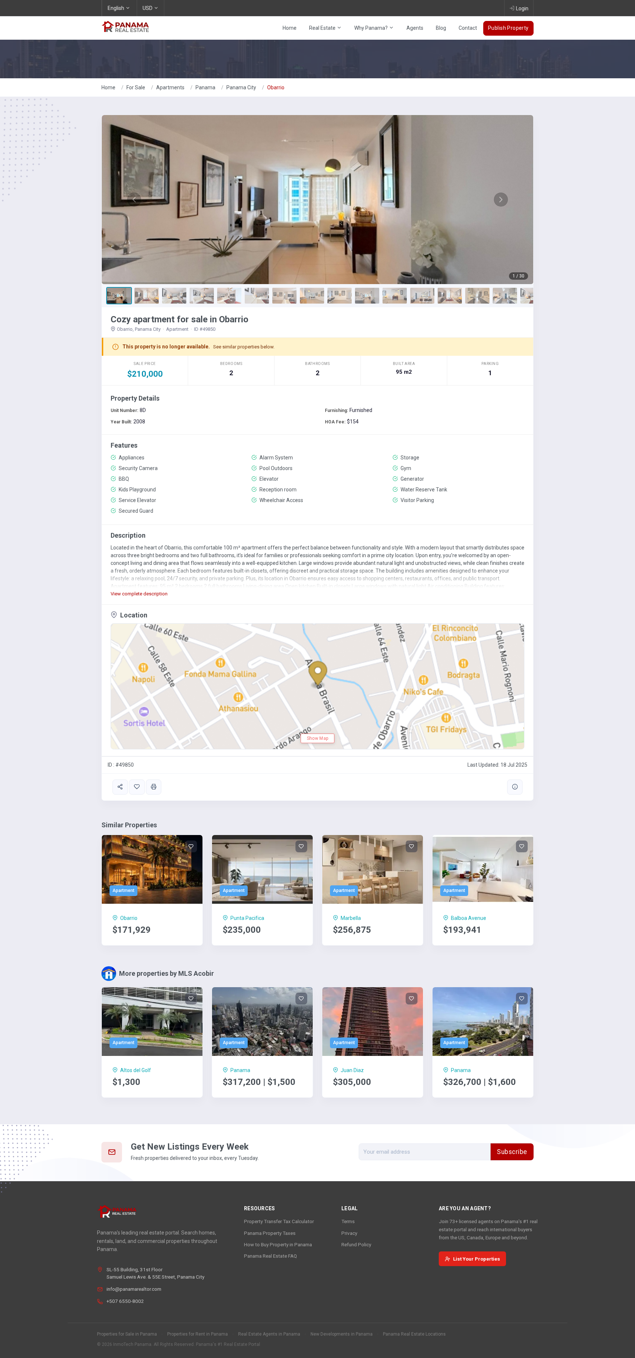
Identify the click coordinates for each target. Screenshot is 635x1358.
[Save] (136, 787)
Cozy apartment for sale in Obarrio (179, 319)
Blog (441, 28)
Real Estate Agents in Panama (269, 1334)
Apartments (170, 87)
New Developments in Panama (342, 1334)
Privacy (349, 1233)
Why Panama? (371, 28)
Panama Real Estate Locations (414, 1334)
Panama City (241, 87)
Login (522, 8)
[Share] (120, 787)
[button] (134, 200)
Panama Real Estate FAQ (270, 1256)
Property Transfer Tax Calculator (279, 1221)
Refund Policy (356, 1244)
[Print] (153, 787)
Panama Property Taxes (269, 1233)
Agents (414, 28)
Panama (205, 87)
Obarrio (275, 87)
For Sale (135, 87)
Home (290, 28)
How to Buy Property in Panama (278, 1244)
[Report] (515, 787)
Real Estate (323, 28)
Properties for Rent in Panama (197, 1334)
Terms (348, 1221)
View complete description (139, 593)
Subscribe (512, 1151)
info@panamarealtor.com (134, 1289)
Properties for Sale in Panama (127, 1334)
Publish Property (508, 28)
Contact (468, 28)
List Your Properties (476, 1259)
